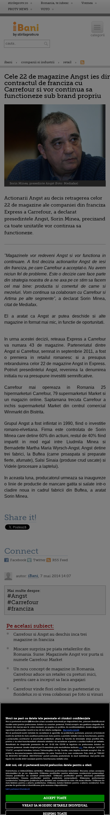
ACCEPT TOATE (55, 798)
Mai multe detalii (71, 730)
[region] (55, 759)
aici (80, 747)
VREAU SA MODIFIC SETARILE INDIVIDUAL (55, 805)
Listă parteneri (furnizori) (18, 789)
